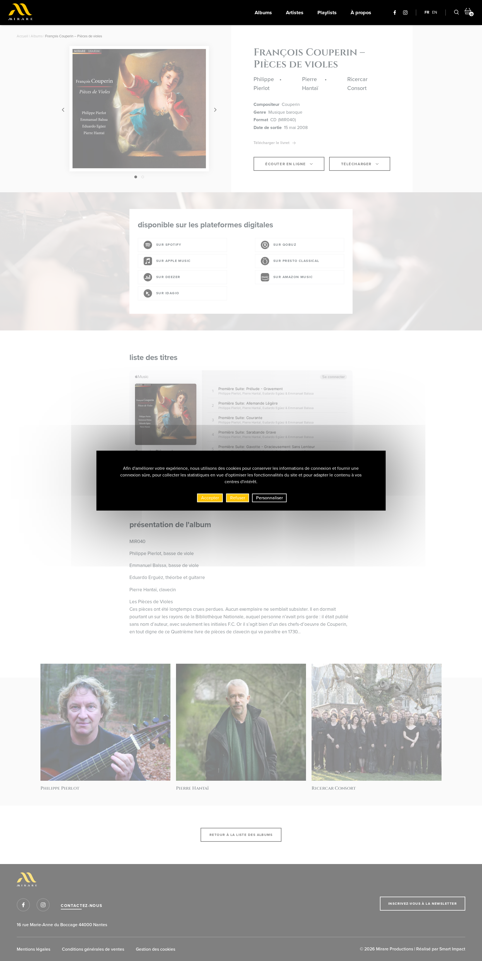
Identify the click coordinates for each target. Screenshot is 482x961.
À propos (361, 12)
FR (427, 12)
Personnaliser (269, 498)
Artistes (294, 12)
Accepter (210, 498)
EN (434, 12)
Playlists (327, 12)
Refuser (237, 498)
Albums (263, 12)
